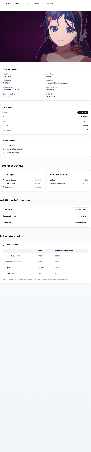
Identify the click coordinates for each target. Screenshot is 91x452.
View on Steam (80, 209)
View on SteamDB (79, 223)
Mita (28, 3)
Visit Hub (83, 216)
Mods (37, 3)
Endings (18, 3)
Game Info (49, 3)
